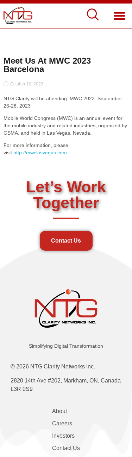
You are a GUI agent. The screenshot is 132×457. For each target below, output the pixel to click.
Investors (63, 436)
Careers (62, 423)
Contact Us (66, 448)
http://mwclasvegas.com (40, 152)
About (59, 411)
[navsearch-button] (92, 15)
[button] (119, 15)
